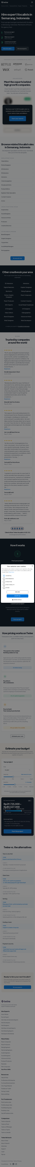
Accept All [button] (17, 596)
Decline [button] (17, 592)
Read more (11, 572)
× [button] (32, 566)
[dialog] (17, 583)
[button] (17, 600)
